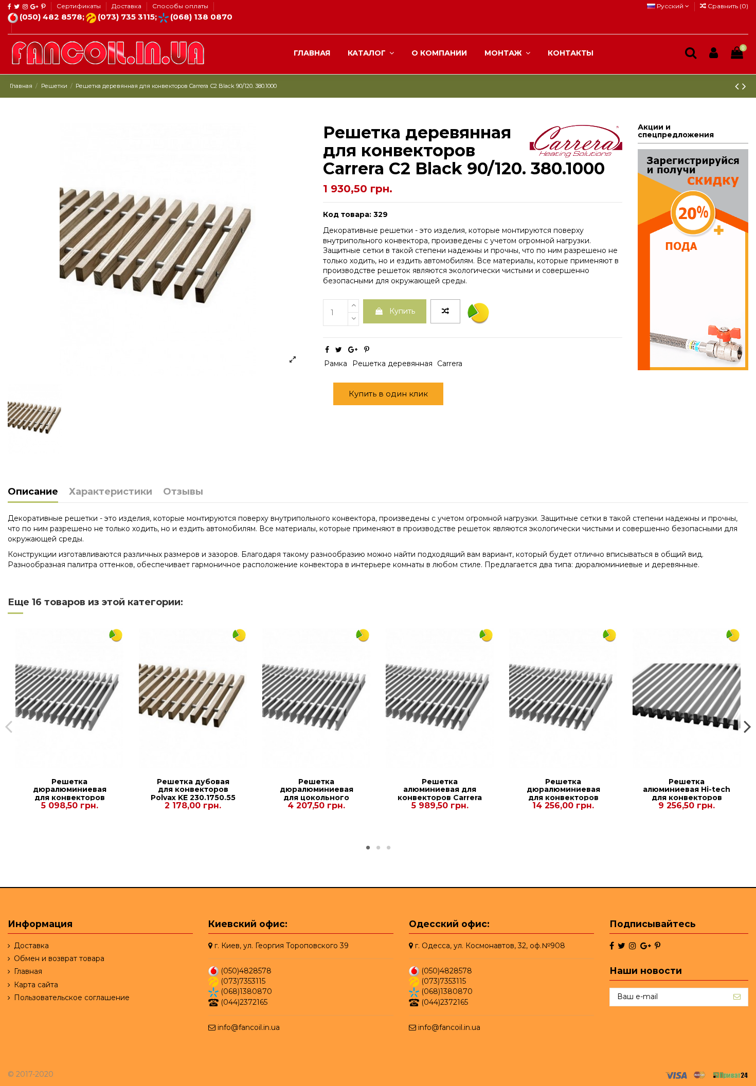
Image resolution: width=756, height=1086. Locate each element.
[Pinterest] (366, 349)
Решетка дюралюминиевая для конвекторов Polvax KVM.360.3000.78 (563, 797)
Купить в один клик (388, 394)
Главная (28, 971)
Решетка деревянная (392, 363)
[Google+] (352, 349)
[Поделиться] (327, 349)
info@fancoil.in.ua (249, 1027)
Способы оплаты (180, 6)
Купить (402, 311)
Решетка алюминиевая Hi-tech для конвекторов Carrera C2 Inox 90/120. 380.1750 (686, 797)
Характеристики (110, 492)
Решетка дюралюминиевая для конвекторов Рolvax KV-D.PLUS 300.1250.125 (69, 797)
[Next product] (744, 86)
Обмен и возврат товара (59, 958)
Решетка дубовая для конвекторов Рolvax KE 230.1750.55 (193, 789)
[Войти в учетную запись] (714, 53)
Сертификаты (79, 6)
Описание (33, 492)
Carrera (449, 363)
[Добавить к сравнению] (445, 311)
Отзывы (183, 492)
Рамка (335, 363)
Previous (9, 726)
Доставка (127, 6)
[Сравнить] (62, 764)
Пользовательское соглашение (72, 997)
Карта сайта (36, 984)
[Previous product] (738, 86)
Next (747, 726)
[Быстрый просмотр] (76, 764)
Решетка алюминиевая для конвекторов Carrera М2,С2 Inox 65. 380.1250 (440, 797)
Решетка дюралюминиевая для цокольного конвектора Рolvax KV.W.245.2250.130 (316, 797)
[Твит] (338, 349)
